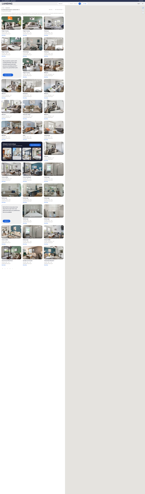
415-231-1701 (7, 0)
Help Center (141, 0)
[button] (74, 4)
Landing (2, 7)
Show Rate (4, 35)
